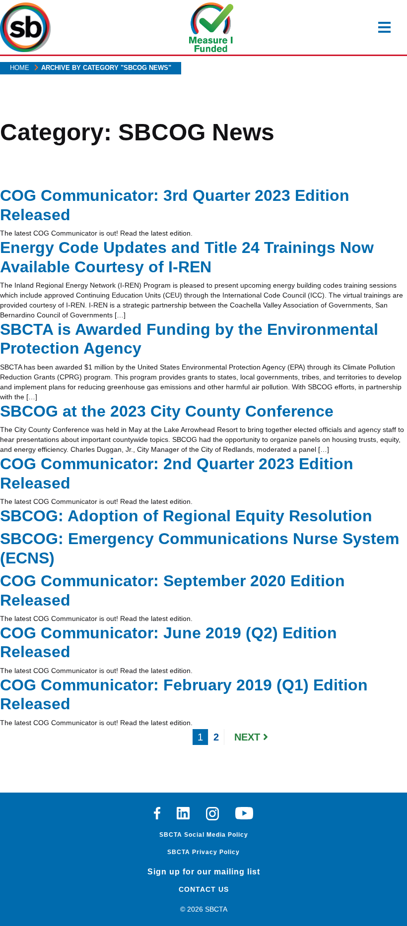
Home (19, 67)
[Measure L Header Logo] (211, 27)
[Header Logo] (25, 27)
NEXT (248, 737)
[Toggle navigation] (384, 27)
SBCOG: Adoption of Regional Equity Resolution (186, 516)
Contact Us (204, 889)
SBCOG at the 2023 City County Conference (167, 411)
